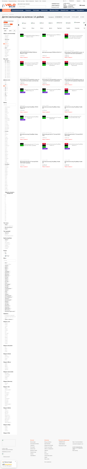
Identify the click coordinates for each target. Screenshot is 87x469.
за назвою (82, 16)
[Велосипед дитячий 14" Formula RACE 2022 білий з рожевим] (29, 150)
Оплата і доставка (21, 1)
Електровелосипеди (17, 10)
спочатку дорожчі (75, 16)
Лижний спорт (64, 10)
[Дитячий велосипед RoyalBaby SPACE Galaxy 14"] (29, 96)
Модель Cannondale (8, 371)
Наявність (6, 313)
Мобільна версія (6, 456)
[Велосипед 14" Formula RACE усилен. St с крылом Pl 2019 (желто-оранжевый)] (52, 68)
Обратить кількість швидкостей (9, 193)
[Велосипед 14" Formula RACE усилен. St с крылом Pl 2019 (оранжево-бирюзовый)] (74, 68)
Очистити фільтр (7, 26)
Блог (40, 1)
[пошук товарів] (45, 6)
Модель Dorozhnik (8, 345)
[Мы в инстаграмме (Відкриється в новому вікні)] (57, 1)
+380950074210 (55, 3)
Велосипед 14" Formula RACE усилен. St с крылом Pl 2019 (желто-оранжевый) (51, 80)
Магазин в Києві (54, 10)
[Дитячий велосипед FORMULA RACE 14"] (52, 41)
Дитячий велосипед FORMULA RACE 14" (52, 52)
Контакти (44, 1)
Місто (5, 258)
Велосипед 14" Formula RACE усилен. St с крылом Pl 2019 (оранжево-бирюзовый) (74, 80)
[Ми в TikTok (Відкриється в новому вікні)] (59, 1)
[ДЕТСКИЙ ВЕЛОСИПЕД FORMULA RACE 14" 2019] (29, 41)
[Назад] (18, 25)
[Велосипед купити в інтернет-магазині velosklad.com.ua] (9, 442)
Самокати (28, 10)
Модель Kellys (7, 424)
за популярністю (58, 16)
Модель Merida (7, 407)
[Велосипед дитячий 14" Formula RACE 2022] (52, 123)
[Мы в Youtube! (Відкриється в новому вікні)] (56, 1)
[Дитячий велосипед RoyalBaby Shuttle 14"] (74, 96)
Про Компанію (5, 1)
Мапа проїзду (75, 450)
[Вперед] (85, 25)
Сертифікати (80, 10)
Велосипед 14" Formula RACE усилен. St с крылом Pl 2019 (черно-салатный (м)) (29, 80)
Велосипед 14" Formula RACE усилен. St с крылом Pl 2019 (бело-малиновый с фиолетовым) (74, 53)
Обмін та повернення (30, 1)
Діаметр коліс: (6, 24)
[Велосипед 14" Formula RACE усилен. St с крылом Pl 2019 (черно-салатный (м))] (29, 68)
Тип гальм (6, 222)
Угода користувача (48, 455)
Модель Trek (7, 386)
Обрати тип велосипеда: (8, 21)
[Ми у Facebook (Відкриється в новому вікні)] (54, 1)
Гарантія (36, 1)
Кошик (5, 250)
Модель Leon (7, 321)
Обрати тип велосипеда (9, 33)
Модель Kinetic (7, 353)
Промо (46, 457)
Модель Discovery (8, 381)
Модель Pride (7, 433)
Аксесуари (36, 10)
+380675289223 (55, 5)
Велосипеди (6, 10)
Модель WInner (7, 362)
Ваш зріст (6, 58)
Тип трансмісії (7, 231)
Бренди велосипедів (13, 1)
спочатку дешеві (66, 16)
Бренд (5, 102)
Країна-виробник (8, 238)
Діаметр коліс (7, 80)
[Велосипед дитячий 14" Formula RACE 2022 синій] (74, 123)
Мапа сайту (47, 459)
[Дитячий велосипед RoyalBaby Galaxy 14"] (52, 96)
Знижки (73, 10)
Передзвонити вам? (55, 7)
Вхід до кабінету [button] (48, 441)
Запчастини (44, 10)
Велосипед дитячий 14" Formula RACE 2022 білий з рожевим (29, 162)
